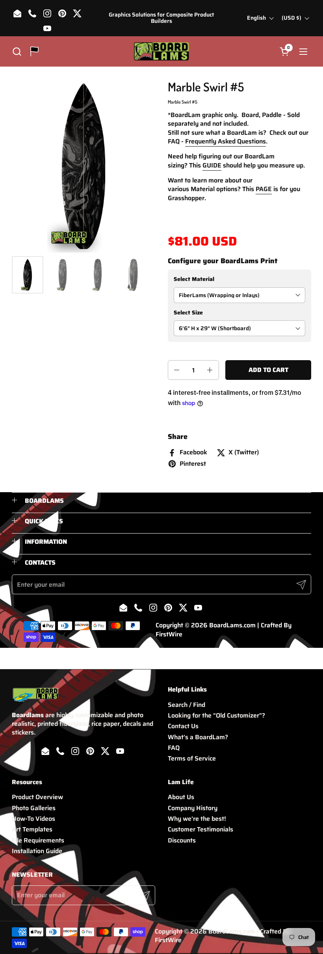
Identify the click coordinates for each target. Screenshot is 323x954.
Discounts (182, 840)
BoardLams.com (232, 625)
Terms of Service (192, 758)
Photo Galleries (34, 808)
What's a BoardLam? (198, 737)
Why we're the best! (197, 819)
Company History (192, 808)
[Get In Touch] (34, 51)
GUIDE (211, 165)
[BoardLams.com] (161, 51)
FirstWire (169, 634)
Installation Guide (37, 851)
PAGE (264, 189)
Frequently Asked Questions (225, 141)
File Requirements (38, 840)
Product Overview (37, 797)
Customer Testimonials (200, 829)
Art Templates (32, 829)
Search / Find (186, 705)
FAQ (174, 748)
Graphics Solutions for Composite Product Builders (161, 18)
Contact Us (183, 726)
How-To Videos (33, 819)
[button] (17, 51)
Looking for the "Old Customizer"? (216, 715)
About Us (181, 797)
